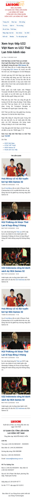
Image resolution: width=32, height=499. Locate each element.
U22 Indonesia (20, 280)
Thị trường (19, 25)
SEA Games (22, 65)
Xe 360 (27, 33)
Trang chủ (6, 22)
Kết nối (5, 36)
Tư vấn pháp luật (21, 36)
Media (12, 36)
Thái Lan (19, 232)
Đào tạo (14, 22)
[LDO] (16, 167)
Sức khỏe (19, 33)
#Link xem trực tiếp (10, 150)
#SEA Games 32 (9, 147)
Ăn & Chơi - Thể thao (9, 29)
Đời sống (22, 22)
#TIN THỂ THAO (10, 145)
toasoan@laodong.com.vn (14, 459)
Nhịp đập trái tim (8, 33)
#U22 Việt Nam (9, 143)
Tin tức (5, 25)
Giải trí (12, 25)
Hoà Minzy (8, 188)
